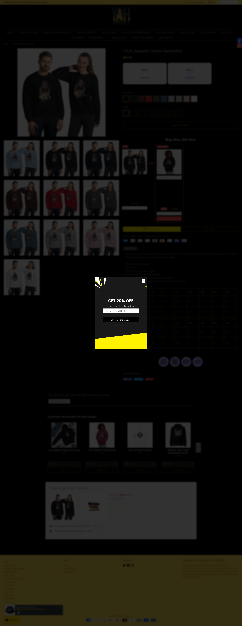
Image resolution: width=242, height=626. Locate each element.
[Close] (143, 281)
